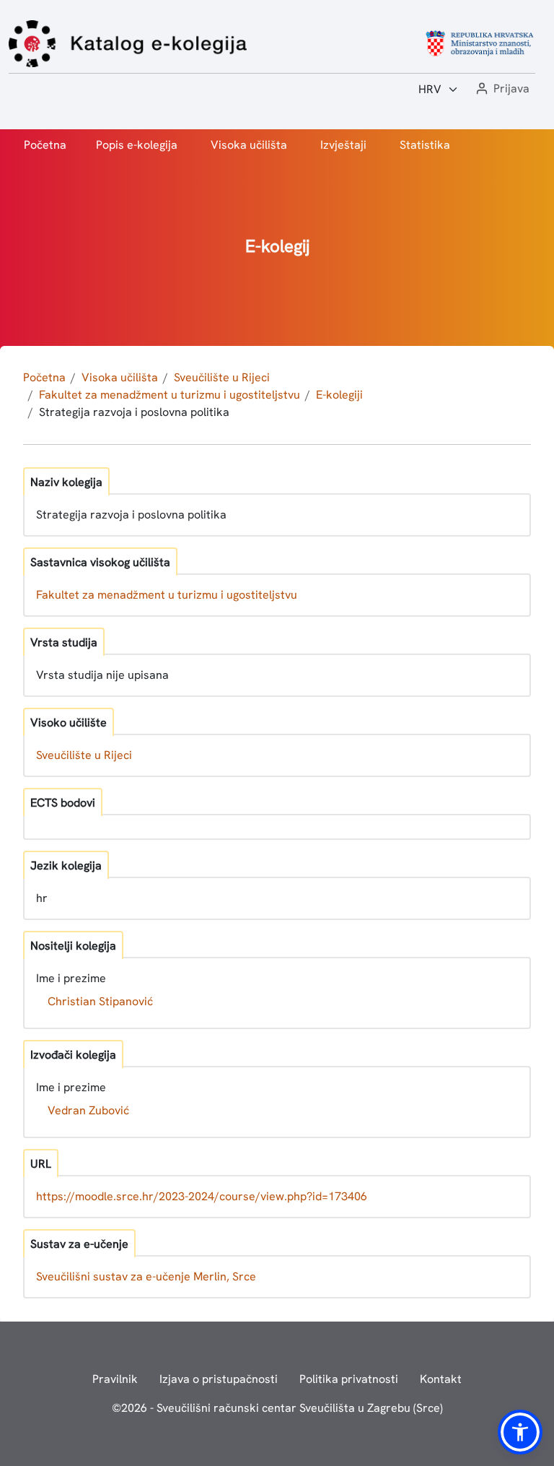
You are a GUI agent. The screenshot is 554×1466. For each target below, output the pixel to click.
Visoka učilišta (249, 144)
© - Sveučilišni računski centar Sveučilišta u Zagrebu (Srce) (277, 1407)
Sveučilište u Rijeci (222, 377)
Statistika (425, 144)
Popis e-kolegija (136, 144)
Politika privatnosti (348, 1379)
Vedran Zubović (88, 1110)
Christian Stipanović (100, 1001)
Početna (45, 144)
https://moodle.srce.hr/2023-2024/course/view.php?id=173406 (201, 1196)
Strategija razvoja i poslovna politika (134, 412)
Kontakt (441, 1379)
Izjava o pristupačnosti (218, 1379)
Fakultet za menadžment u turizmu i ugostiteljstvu (169, 394)
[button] (501, 89)
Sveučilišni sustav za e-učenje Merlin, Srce (146, 1276)
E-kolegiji (339, 394)
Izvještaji (343, 144)
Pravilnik (115, 1379)
